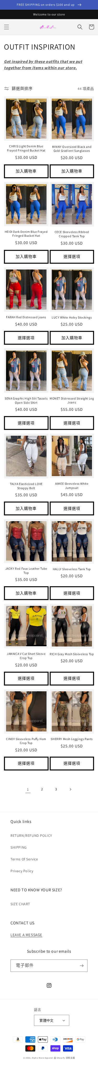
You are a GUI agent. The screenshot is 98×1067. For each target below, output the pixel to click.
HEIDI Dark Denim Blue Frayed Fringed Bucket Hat (26, 234)
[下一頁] (70, 789)
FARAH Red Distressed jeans (26, 317)
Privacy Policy (21, 871)
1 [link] (28, 789)
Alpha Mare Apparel (42, 1057)
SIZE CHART (20, 904)
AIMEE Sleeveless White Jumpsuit (71, 486)
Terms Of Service (24, 859)
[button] (6, 27)
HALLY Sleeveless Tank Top (72, 569)
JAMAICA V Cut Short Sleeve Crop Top (26, 656)
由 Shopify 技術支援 (64, 1057)
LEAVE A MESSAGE (26, 934)
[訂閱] (81, 966)
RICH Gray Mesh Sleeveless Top (72, 654)
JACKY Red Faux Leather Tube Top (26, 571)
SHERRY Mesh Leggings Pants (72, 739)
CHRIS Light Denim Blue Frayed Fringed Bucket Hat (26, 148)
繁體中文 (46, 1020)
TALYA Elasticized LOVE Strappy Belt (26, 486)
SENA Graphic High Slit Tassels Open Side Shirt (26, 400)
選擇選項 (72, 256)
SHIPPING (18, 847)
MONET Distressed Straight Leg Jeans (72, 400)
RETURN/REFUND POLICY (31, 835)
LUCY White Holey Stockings (72, 317)
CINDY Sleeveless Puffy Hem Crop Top (26, 741)
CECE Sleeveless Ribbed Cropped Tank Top (72, 234)
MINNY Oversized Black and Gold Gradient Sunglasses (72, 149)
